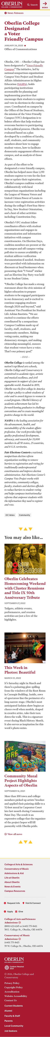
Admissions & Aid (14, 873)
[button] (32, 5)
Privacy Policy (11, 983)
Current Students (13, 1005)
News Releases (16, 13)
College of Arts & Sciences (18, 864)
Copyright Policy (13, 987)
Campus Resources (14, 891)
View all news (15, 834)
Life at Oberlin (11, 877)
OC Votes (10, 515)
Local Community (13, 1025)
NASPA (22, 84)
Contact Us (10, 1000)
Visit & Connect (33, 903)
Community (24, 515)
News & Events (12, 886)
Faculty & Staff (12, 1015)
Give (20, 911)
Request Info (13, 903)
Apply (10, 911)
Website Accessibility (15, 996)
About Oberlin (12, 882)
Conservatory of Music (16, 868)
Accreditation (11, 991)
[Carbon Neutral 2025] (25, 967)
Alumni (8, 1010)
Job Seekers (10, 1031)
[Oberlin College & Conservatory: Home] (11, 5)
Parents (8, 1020)
